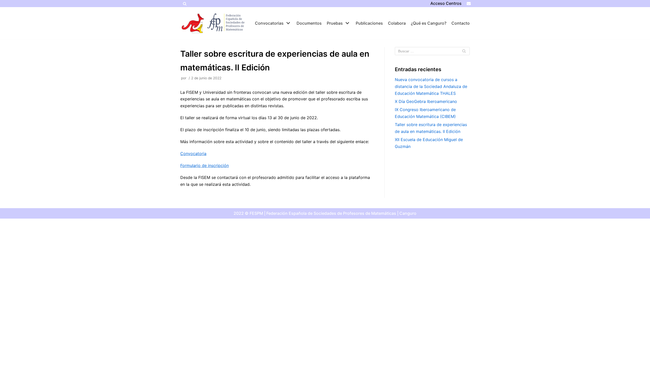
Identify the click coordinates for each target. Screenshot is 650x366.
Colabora (397, 23)
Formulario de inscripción (204, 165)
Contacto (460, 23)
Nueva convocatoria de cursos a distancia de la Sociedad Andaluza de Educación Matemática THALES (431, 86)
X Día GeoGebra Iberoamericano (426, 101)
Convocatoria (193, 153)
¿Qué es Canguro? (428, 23)
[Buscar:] (432, 51)
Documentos (309, 23)
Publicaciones (369, 23)
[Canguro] (193, 23)
